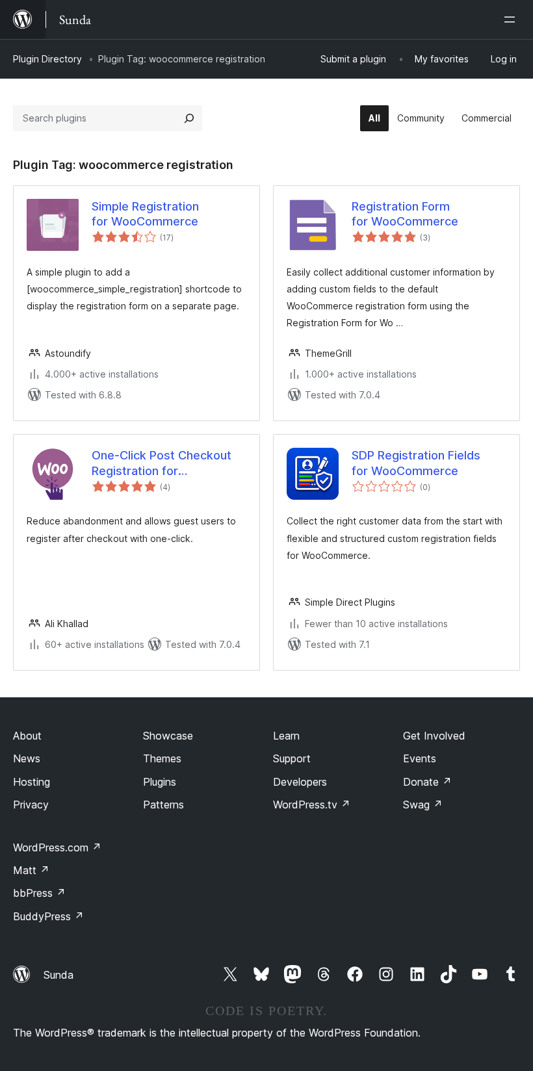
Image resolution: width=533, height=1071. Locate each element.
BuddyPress (48, 916)
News (26, 758)
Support (292, 758)
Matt (31, 870)
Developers (300, 781)
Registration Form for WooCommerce (405, 214)
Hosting (31, 781)
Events (419, 758)
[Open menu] (512, 19)
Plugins (159, 781)
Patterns (163, 804)
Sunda (58, 974)
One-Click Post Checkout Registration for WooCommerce (161, 463)
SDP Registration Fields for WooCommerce (416, 462)
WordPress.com (57, 847)
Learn (286, 735)
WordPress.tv (311, 804)
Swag (423, 804)
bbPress (39, 892)
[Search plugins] (189, 118)
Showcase (168, 735)
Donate (427, 781)
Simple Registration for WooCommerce (145, 214)
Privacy (31, 804)
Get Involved (434, 735)
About (27, 735)
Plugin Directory (47, 58)
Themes (162, 758)
